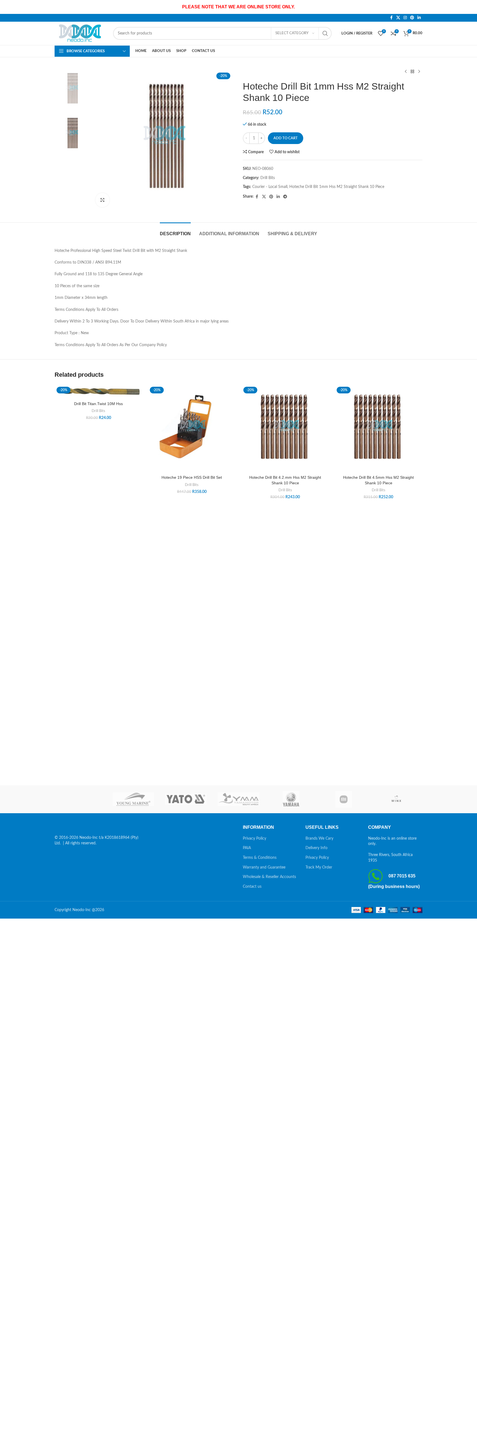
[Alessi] (81, 799)
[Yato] (186, 799)
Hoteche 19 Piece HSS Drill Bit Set (192, 477)
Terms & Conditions (260, 858)
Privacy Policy (254, 838)
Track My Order (318, 867)
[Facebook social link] (391, 18)
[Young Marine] (133, 799)
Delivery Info (316, 848)
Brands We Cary (319, 838)
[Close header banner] (470, 7)
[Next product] (419, 71)
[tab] (175, 230)
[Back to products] (412, 71)
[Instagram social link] (405, 18)
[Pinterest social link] (412, 18)
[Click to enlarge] (102, 200)
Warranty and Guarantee (264, 867)
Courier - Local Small (269, 187)
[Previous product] (405, 71)
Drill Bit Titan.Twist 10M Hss (98, 403)
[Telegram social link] (285, 197)
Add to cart (285, 138)
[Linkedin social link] (419, 18)
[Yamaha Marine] (291, 799)
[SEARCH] (325, 33)
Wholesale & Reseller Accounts (269, 877)
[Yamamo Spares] (238, 799)
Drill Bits (267, 178)
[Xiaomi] (343, 799)
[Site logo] (81, 33)
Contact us (252, 887)
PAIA (247, 848)
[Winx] (396, 799)
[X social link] (398, 18)
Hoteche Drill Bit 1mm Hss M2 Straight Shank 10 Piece (336, 187)
